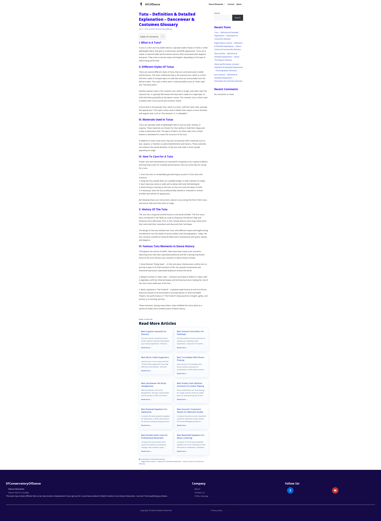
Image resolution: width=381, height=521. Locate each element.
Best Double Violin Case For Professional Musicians (154, 436)
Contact (231, 4)
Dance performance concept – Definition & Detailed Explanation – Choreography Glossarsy (228, 67)
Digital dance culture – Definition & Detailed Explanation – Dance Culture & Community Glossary (228, 46)
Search (217, 13)
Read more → (146, 348)
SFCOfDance (152, 4)
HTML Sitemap (201, 496)
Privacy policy (216, 510)
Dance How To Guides (18, 492)
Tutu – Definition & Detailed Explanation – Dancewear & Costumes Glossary (226, 35)
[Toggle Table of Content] (161, 36)
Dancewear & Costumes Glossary (153, 459)
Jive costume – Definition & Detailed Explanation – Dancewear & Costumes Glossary (228, 77)
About (239, 4)
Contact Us (199, 492)
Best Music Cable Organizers (155, 357)
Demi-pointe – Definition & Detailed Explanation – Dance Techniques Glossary (226, 56)
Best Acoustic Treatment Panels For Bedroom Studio (190, 410)
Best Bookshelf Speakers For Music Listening (190, 436)
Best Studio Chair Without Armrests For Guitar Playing (190, 384)
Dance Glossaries (216, 4)
